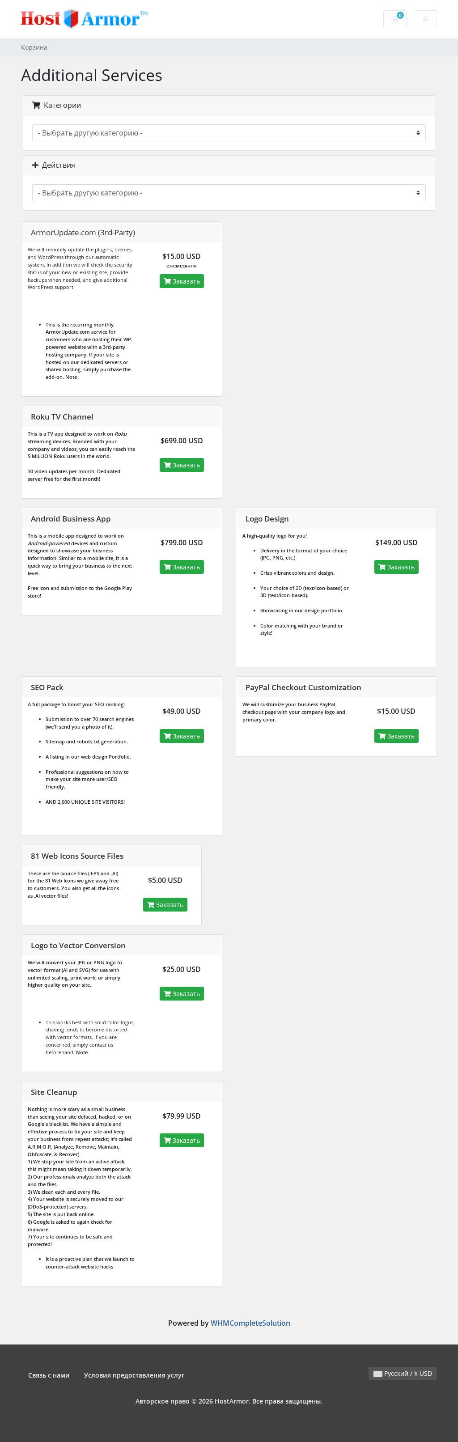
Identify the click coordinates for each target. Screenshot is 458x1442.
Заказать (185, 281)
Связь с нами (49, 1375)
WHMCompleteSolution (250, 1323)
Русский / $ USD (407, 1373)
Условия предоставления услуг (134, 1375)
